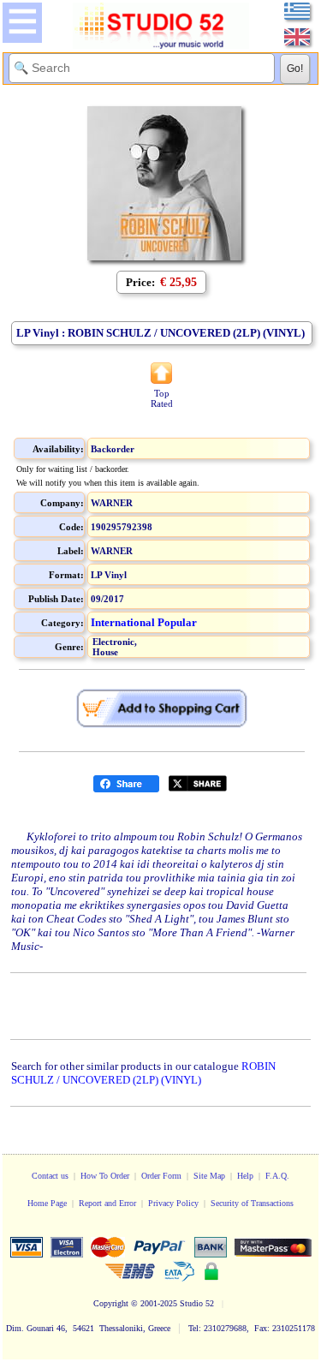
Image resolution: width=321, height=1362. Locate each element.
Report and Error (107, 1203)
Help (245, 1175)
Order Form (161, 1175)
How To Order (104, 1175)
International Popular (144, 622)
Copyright (110, 1303)
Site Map (209, 1175)
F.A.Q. (277, 1175)
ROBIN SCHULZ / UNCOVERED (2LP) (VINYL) (143, 1073)
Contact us (50, 1175)
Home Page (47, 1203)
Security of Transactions (252, 1203)
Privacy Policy (173, 1203)
